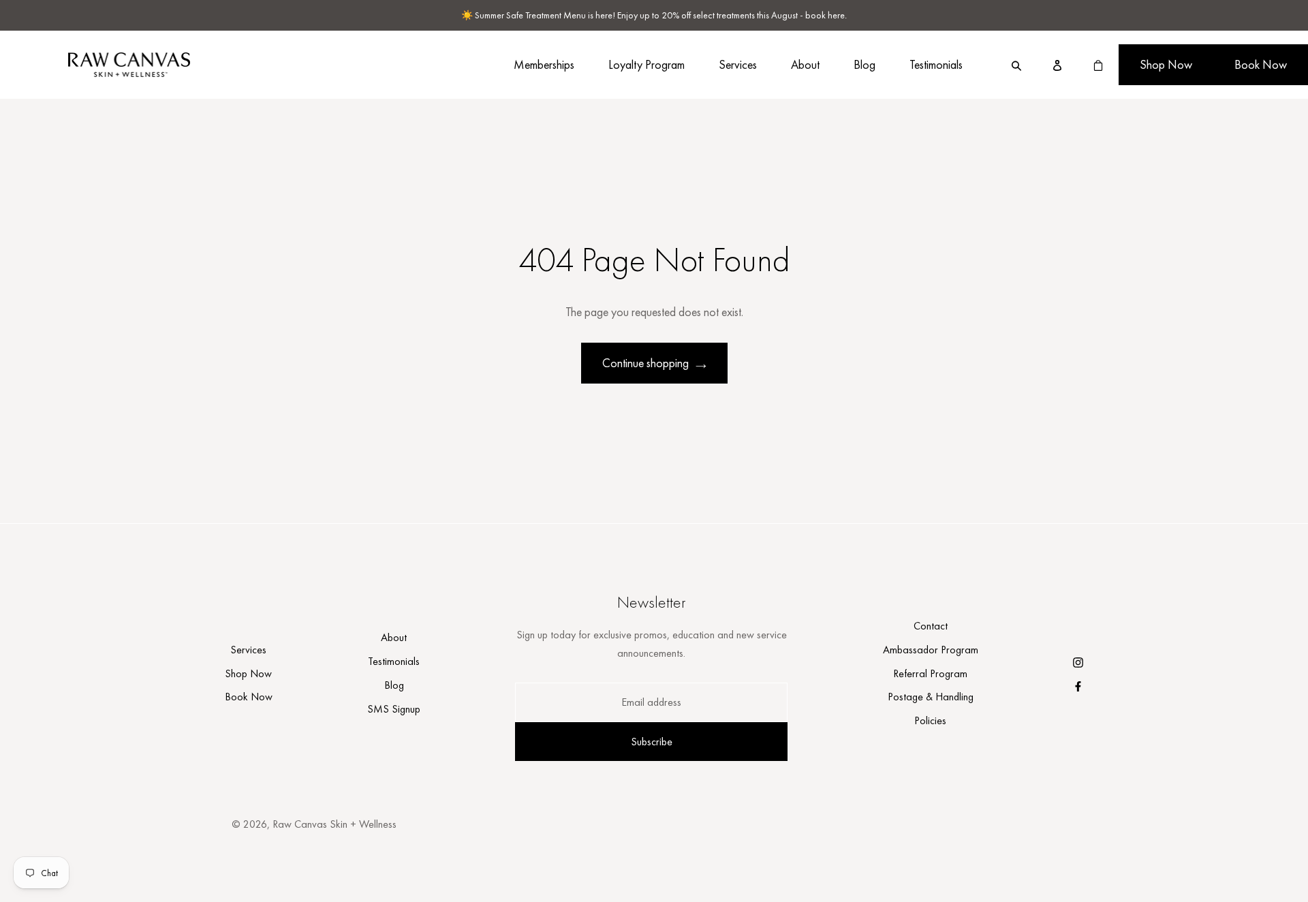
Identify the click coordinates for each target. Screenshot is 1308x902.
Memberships (544, 64)
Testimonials (936, 64)
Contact (931, 626)
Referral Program (930, 673)
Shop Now (1166, 64)
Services (738, 64)
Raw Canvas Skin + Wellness (334, 824)
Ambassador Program (930, 649)
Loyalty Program (646, 64)
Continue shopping (645, 363)
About (805, 64)
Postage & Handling (931, 696)
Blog (864, 64)
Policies (930, 720)
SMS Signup (393, 709)
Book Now (1260, 64)
